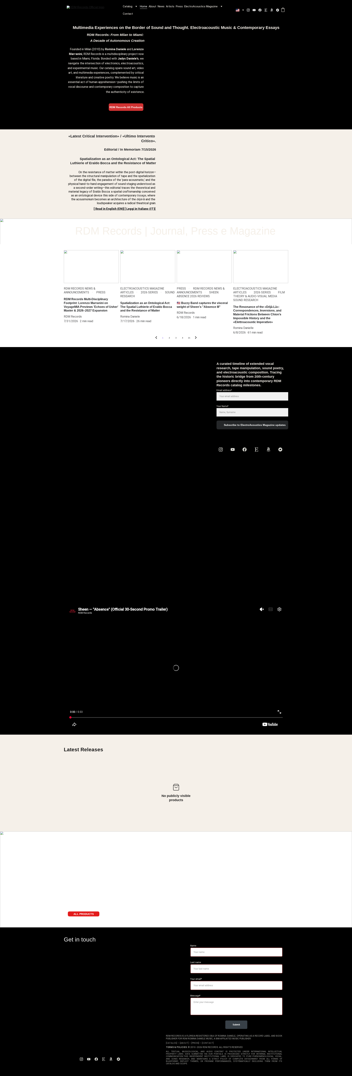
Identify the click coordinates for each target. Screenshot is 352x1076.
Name (193, 945)
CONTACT (207, 1043)
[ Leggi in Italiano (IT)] (140, 209)
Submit (236, 1024)
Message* (195, 995)
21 (189, 338)
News (161, 6)
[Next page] (195, 338)
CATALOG (171, 1043)
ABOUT (184, 1043)
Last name (195, 962)
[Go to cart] (282, 10)
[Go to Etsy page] (267, 10)
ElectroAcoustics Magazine (201, 6)
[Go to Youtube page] (255, 10)
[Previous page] (156, 338)
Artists (170, 6)
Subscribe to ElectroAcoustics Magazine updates (255, 424)
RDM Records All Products (125, 107)
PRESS (195, 1043)
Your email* (196, 979)
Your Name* (222, 406)
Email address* (224, 390)
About (152, 6)
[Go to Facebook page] (261, 10)
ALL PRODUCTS (84, 914)
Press (179, 6)
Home (143, 6)
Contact (128, 13)
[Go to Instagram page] (250, 10)
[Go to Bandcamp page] (277, 10)
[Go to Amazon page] (273, 10)
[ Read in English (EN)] (109, 209)
